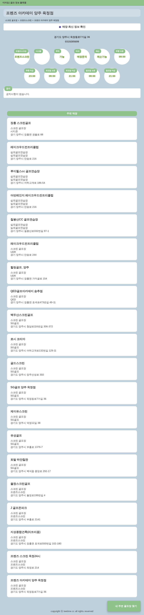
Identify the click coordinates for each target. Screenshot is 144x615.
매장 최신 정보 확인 (74, 26)
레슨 (97, 51)
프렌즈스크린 (21, 51)
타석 (77, 51)
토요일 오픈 (50, 70)
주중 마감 (29, 70)
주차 (57, 51)
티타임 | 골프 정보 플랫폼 (14, 2)
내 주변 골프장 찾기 (126, 606)
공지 (8, 88)
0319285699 (72, 41)
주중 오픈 (119, 51)
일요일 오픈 (90, 70)
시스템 (38, 51)
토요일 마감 (70, 70)
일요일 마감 (110, 70)
